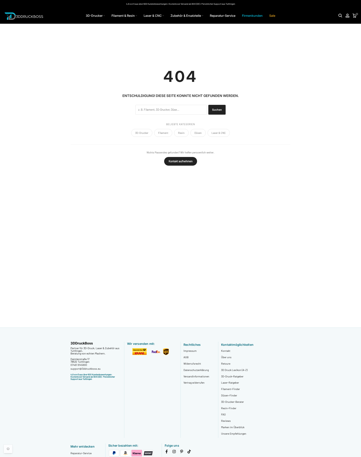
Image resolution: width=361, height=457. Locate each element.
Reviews (226, 420)
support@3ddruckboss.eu (86, 368)
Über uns (226, 357)
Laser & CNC (153, 16)
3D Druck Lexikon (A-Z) (234, 370)
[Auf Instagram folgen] (174, 452)
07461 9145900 (79, 364)
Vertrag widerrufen (194, 382)
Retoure (225, 363)
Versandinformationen (196, 376)
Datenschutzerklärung (196, 370)
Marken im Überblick (232, 427)
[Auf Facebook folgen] (166, 452)
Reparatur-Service (222, 16)
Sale (272, 16)
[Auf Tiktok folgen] (189, 452)
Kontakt (225, 350)
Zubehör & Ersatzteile (186, 16)
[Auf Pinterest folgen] (182, 452)
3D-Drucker (94, 16)
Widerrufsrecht (192, 363)
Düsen (198, 132)
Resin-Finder (228, 408)
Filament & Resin (123, 16)
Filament (163, 132)
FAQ (223, 414)
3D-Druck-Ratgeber (232, 376)
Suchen (217, 109)
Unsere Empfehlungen (233, 433)
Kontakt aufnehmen (181, 161)
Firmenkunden (252, 16)
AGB (186, 357)
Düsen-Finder (229, 395)
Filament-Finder (230, 389)
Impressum (190, 350)
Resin (181, 132)
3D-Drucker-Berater (232, 401)
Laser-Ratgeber (230, 382)
